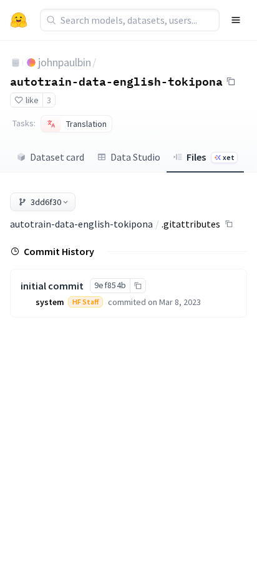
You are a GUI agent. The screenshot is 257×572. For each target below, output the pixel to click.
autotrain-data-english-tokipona (116, 80)
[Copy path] (229, 224)
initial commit (52, 285)
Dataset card (57, 157)
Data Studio (135, 157)
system (50, 302)
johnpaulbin (64, 62)
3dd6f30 (46, 202)
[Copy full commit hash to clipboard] (137, 286)
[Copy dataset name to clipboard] (230, 81)
